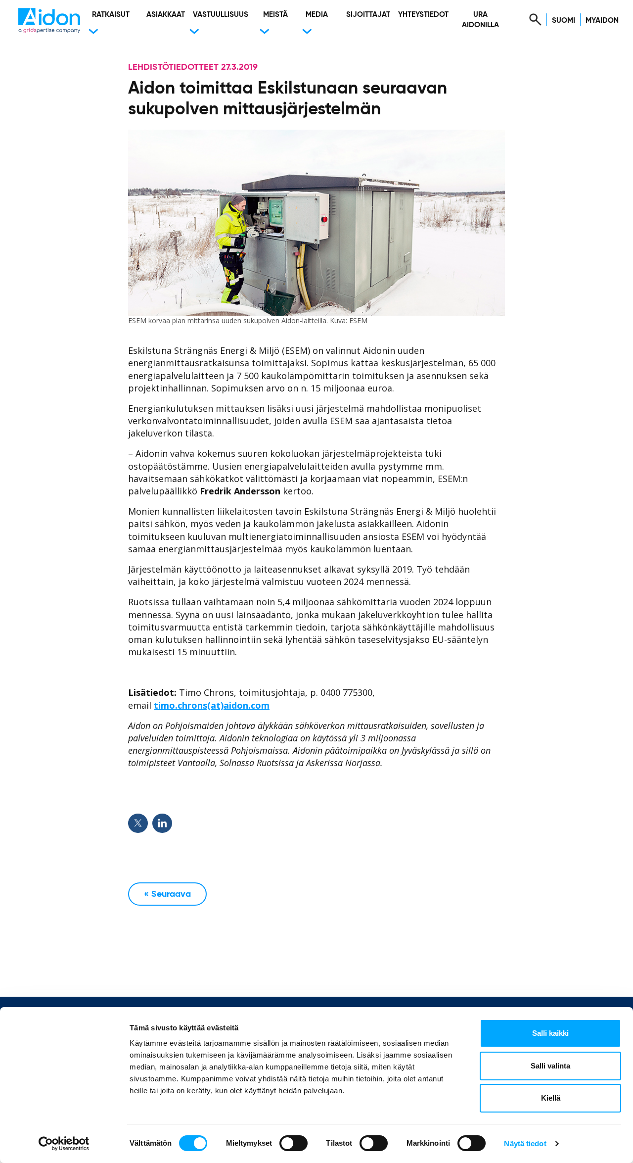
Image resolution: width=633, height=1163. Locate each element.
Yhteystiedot (423, 14)
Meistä (275, 14)
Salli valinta (550, 1066)
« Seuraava (167, 894)
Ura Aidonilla (480, 20)
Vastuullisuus (220, 14)
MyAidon (602, 20)
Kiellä (550, 1098)
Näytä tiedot (525, 1143)
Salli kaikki (550, 1033)
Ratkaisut (111, 14)
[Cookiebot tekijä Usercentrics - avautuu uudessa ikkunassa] (64, 1143)
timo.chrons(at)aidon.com (212, 705)
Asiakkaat (165, 14)
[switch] (293, 1143)
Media (317, 14)
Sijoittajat (368, 14)
